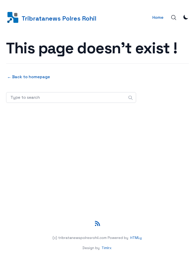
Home (158, 17)
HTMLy (136, 237)
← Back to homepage (28, 76)
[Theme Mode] (186, 17)
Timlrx (106, 248)
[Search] (174, 17)
